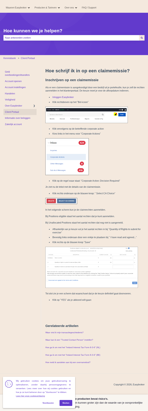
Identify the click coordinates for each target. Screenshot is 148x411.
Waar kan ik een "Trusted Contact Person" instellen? (69, 340)
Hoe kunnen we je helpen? (32, 30)
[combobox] (71, 38)
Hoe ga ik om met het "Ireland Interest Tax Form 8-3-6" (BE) (72, 355)
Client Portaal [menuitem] (12, 112)
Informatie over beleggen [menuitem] (17, 118)
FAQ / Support (89, 7)
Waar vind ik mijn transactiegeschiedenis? (64, 332)
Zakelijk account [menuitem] (13, 124)
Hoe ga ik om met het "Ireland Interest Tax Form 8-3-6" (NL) (72, 347)
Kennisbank (9, 58)
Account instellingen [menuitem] (15, 87)
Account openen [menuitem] (13, 81)
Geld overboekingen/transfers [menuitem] (17, 73)
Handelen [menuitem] (10, 93)
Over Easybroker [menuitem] (13, 105)
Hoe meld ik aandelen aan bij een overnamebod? (67, 362)
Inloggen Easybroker (63, 97)
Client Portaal (28, 58)
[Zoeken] (142, 38)
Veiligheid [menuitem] (10, 99)
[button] (34, 106)
